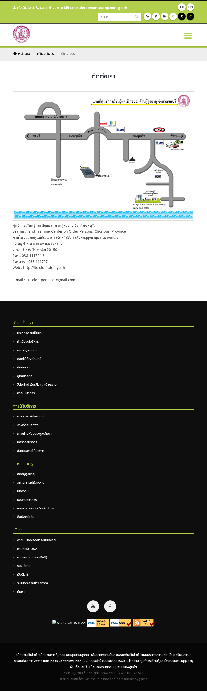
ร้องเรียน (23, 565)
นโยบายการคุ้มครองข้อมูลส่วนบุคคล (64, 654)
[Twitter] (93, 606)
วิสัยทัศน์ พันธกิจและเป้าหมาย (37, 384)
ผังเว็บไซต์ (25, 7)
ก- (147, 16)
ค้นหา (21, 591)
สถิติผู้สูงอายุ (26, 474)
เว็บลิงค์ (22, 574)
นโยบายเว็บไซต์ (27, 654)
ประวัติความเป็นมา (29, 333)
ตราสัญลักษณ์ (27, 350)
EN (190, 7)
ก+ (165, 16)
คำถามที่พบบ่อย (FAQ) (32, 557)
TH (181, 7)
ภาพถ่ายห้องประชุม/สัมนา (34, 433)
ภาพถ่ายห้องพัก (28, 425)
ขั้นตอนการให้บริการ (31, 450)
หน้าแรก (24, 53)
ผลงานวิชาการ (27, 499)
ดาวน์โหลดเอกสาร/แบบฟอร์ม (37, 540)
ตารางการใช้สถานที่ (30, 416)
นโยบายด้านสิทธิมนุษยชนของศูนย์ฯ (113, 666)
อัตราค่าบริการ (27, 442)
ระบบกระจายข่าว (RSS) (32, 583)
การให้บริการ (26, 393)
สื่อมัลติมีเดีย (25, 516)
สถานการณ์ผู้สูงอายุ (30, 482)
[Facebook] (110, 606)
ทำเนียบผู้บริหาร (28, 341)
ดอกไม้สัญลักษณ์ (29, 358)
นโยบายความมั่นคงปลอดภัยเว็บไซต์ (115, 654)
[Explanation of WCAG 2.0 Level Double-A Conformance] (98, 622)
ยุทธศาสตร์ (24, 376)
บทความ (23, 491)
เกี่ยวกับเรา (46, 53)
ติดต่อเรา (23, 367)
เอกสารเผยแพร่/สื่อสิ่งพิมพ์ (35, 508)
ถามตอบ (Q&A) (27, 548)
